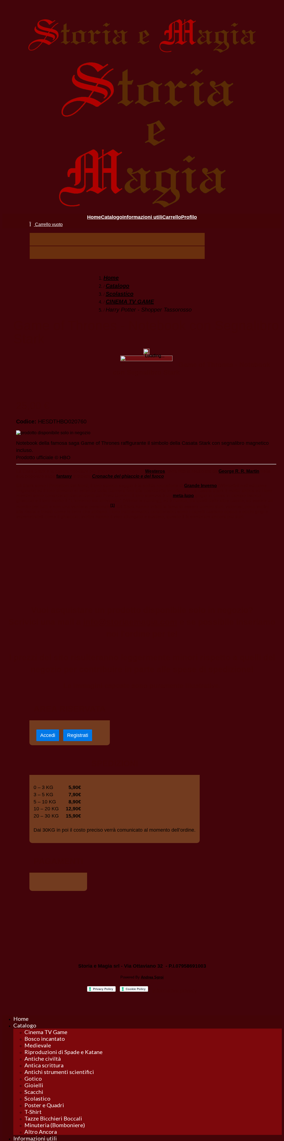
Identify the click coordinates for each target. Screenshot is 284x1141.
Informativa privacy (174, 990)
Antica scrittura (44, 1065)
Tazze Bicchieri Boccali (53, 1118)
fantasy (64, 476)
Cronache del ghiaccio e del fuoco (128, 476)
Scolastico (119, 294)
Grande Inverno (200, 485)
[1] (112, 505)
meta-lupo (183, 495)
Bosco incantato (44, 1038)
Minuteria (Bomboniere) (54, 1125)
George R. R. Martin (239, 471)
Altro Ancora (40, 1131)
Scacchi (33, 1091)
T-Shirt (33, 1111)
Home (111, 278)
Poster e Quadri (44, 1105)
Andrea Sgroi (152, 977)
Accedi (47, 735)
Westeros (155, 471)
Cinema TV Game (45, 1032)
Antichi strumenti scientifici (59, 1071)
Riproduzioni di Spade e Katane (63, 1052)
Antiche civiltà (42, 1058)
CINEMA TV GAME (130, 302)
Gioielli (33, 1085)
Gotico (33, 1078)
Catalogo (117, 286)
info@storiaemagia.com (130, 621)
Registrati (77, 735)
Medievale (37, 1045)
